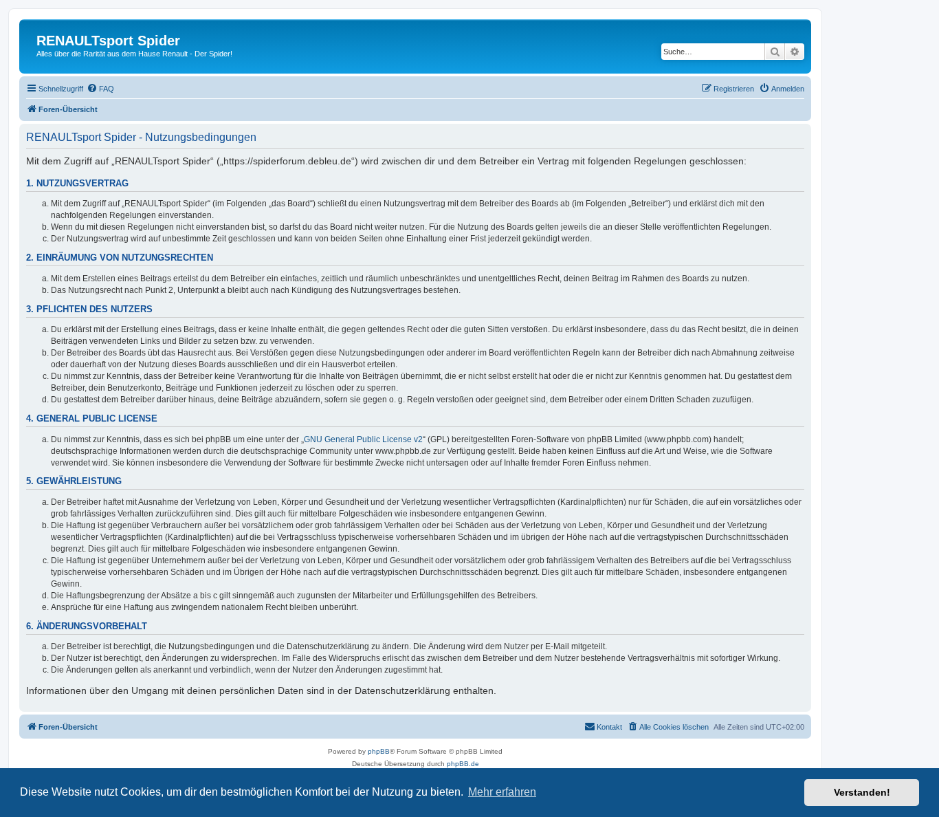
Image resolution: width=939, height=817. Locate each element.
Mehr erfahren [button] (502, 792)
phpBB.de (463, 763)
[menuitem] (100, 88)
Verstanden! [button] (862, 792)
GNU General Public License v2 (363, 439)
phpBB (379, 751)
